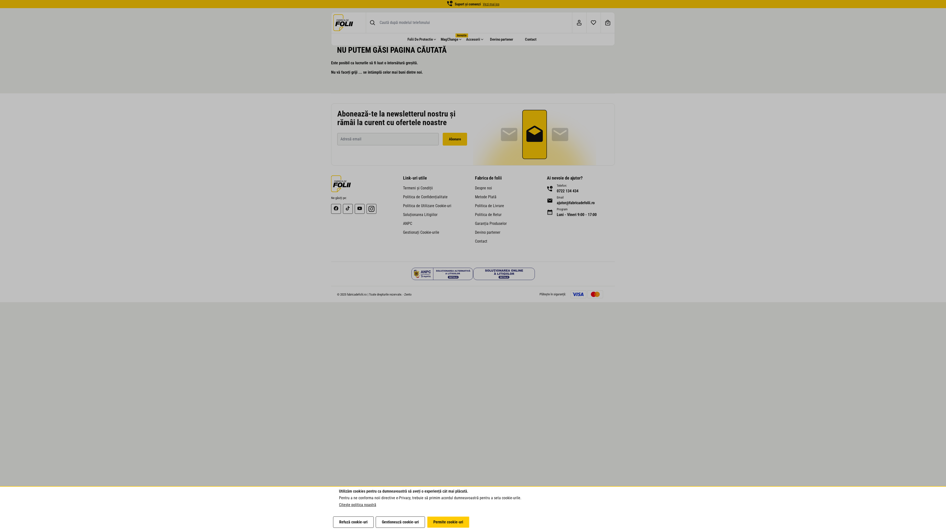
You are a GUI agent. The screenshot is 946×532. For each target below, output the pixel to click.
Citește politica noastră (357, 504)
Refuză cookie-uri (353, 522)
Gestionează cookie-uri (400, 522)
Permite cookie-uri (448, 522)
